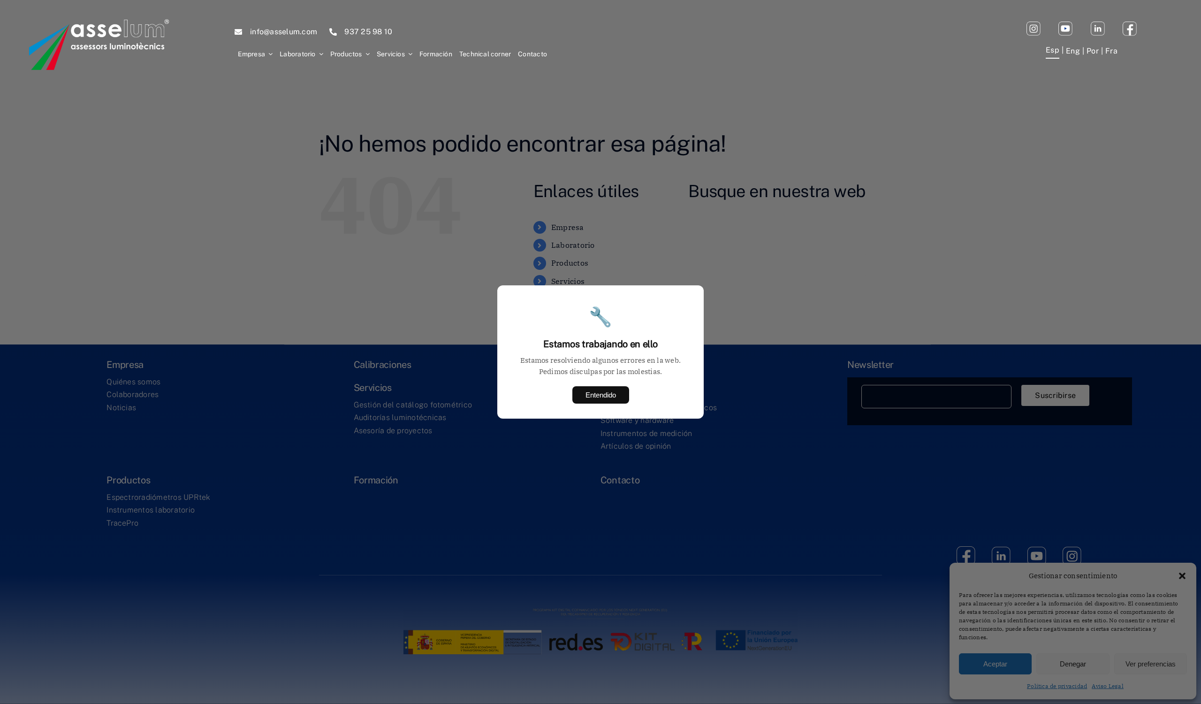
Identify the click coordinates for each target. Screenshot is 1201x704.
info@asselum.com (283, 31)
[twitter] (1098, 25)
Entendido (600, 395)
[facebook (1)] (1130, 25)
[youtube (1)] (1065, 25)
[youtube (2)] (1033, 25)
